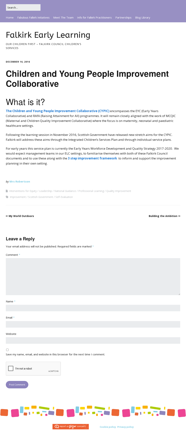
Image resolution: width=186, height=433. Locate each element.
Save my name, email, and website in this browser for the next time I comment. (55, 354)
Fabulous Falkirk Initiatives (33, 17)
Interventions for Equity (23, 191)
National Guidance (65, 191)
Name (10, 301)
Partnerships (123, 17)
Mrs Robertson (19, 181)
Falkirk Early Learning (48, 35)
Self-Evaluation (64, 197)
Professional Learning (91, 191)
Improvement (18, 197)
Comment (13, 254)
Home (10, 17)
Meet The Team (63, 17)
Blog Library (142, 17)
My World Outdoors (21, 216)
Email (10, 317)
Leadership (45, 191)
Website (11, 334)
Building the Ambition (163, 216)
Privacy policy (125, 426)
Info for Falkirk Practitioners (94, 17)
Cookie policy (108, 426)
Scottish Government (40, 197)
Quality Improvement (118, 191)
